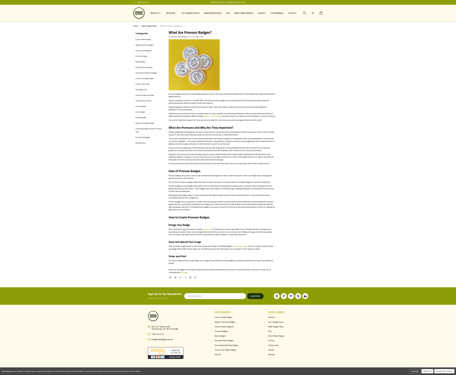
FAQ (228, 13)
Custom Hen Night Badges (225, 350)
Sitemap (271, 354)
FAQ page (184, 272)
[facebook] (284, 296)
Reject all (427, 371)
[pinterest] (291, 296)
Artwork (170, 13)
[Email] (175, 277)
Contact (262, 13)
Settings (415, 371)
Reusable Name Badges (224, 340)
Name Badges (220, 336)
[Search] (304, 13)
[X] (185, 277)
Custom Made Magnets (224, 326)
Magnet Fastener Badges (225, 322)
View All (218, 354)
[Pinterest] (195, 277)
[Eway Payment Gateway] (165, 353)
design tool (207, 229)
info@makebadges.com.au (162, 339)
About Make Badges (243, 13)
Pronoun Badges (221, 331)
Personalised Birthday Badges (227, 345)
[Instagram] (277, 296)
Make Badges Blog (212, 13)
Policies (292, 13)
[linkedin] (305, 296)
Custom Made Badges (224, 317)
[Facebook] (170, 277)
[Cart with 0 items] (321, 13)
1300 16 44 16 (143, 2)
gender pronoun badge (212, 116)
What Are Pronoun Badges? (190, 32)
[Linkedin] (190, 277)
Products (155, 13)
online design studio (239, 246)
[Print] (180, 277)
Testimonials (277, 13)
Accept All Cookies (444, 371)
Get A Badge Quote (191, 13)
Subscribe (255, 296)
